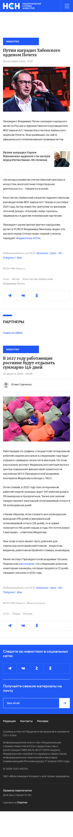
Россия (27, 613)
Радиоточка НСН (28, 238)
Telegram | (10, 257)
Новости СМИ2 (12, 333)
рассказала (26, 563)
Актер (16, 279)
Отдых (16, 613)
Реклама (42, 721)
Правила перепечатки (17, 790)
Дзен (53, 253)
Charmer (22, 802)
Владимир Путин (14, 283)
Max (19, 257)
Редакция (9, 721)
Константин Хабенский (38, 279)
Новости (42, 253)
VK (60, 253)
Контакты (26, 721)
